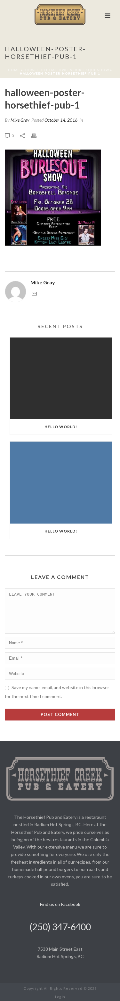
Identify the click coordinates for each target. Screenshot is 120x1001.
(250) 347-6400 (60, 926)
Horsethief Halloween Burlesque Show (66, 70)
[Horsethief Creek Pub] (60, 14)
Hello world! (60, 426)
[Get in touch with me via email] (34, 294)
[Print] (37, 135)
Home (14, 70)
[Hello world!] (61, 378)
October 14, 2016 (60, 120)
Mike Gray (20, 120)
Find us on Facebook (60, 904)
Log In (60, 996)
